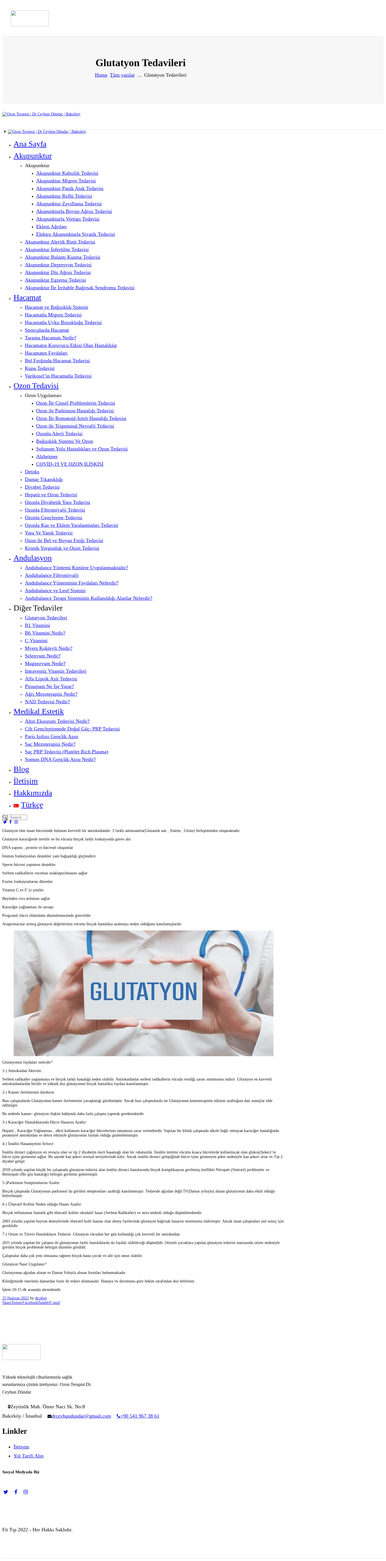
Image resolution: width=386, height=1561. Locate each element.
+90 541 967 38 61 (139, 1416)
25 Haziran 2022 (15, 1298)
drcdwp (41, 1298)
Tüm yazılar (122, 75)
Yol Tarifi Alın (29, 1456)
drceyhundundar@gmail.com (81, 1416)
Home (101, 75)
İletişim (21, 1447)
